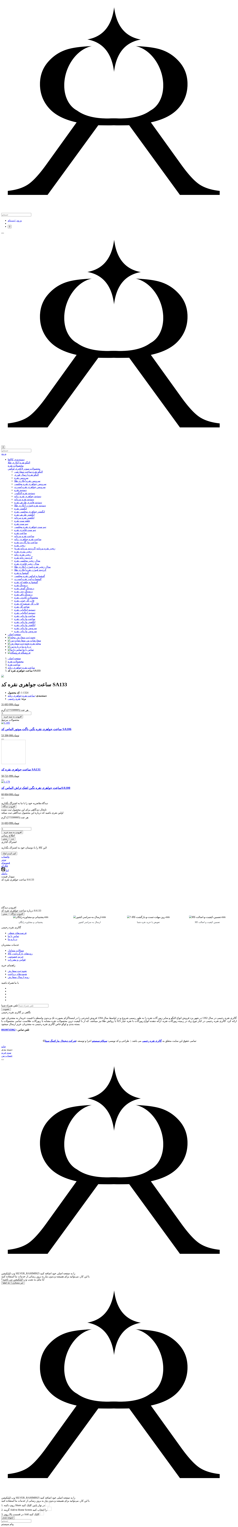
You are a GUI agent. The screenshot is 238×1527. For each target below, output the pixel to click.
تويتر (3, 859)
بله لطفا (6, 1283)
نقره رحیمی (14, 698)
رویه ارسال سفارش (18, 977)
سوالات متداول (16, 950)
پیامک (4, 873)
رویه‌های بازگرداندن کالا (20, 953)
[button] (122, 459)
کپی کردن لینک (9, 853)
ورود (3, 453)
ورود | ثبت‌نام (15, 220)
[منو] (2, 233)
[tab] (122, 462)
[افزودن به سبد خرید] (2, 739)
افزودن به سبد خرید (12, 716)
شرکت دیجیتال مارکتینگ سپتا (60, 1041)
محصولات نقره (16, 661)
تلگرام (4, 865)
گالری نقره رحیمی (152, 1041)
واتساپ (5, 856)
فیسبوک (5, 862)
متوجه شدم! (8, 1517)
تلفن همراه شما (9, 1005)
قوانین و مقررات (17, 959)
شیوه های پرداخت (17, 974)
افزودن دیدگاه (9, 806)
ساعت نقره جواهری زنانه (21, 667)
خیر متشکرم (17, 1283)
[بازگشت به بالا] (2, 1059)
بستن (5, 839)
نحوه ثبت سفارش (17, 971)
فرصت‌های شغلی (17, 933)
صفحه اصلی (14, 658)
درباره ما (12, 939)
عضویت (6, 1009)
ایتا (7, 870)
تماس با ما (13, 936)
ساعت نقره (14, 664)
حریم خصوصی (15, 956)
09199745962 (8, 1029)
